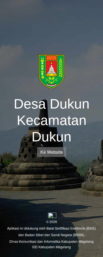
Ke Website (51, 152)
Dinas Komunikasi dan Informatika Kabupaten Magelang (51, 241)
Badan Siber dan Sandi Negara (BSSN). (55, 234)
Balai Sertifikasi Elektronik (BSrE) (71, 228)
